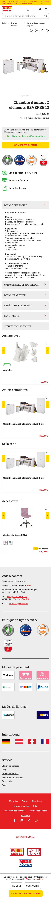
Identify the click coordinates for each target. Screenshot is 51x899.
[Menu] (46, 9)
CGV (35, 806)
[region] (25, 66)
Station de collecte (10, 766)
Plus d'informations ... (35, 879)
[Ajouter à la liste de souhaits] (47, 30)
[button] (25, 172)
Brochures (25, 815)
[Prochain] (45, 65)
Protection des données (14, 811)
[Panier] (40, 9)
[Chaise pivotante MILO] (25, 517)
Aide (4, 785)
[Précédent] (4, 65)
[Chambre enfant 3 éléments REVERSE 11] (25, 406)
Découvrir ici (45, 3)
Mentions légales (21, 806)
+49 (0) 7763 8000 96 (17, 596)
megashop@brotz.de (18, 603)
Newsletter (37, 801)
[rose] (5, 543)
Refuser (16, 886)
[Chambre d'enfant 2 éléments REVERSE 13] (25, 65)
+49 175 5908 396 (21, 599)
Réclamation (7, 781)
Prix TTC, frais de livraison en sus (34, 118)
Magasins (13, 801)
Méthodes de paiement (12, 777)
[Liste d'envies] (34, 9)
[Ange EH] (25, 352)
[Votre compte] (28, 9)
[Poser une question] (36, 30)
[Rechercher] (45, 16)
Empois (25, 801)
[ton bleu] (10, 543)
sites (29, 585)
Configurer (32, 886)
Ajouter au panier (28, 145)
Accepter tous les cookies (25, 893)
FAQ (4, 770)
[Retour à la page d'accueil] (7, 9)
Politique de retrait (10, 773)
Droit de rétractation (38, 811)
